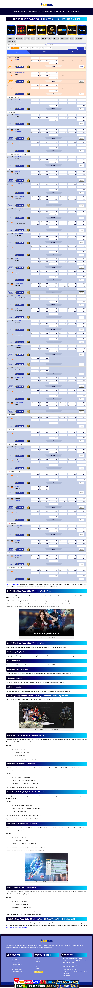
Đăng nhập (37, 961)
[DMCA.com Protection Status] (38, 971)
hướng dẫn (42, 11)
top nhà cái (35, 11)
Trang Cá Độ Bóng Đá (19, 11)
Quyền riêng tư (15, 966)
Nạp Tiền (37, 963)
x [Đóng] (17, 979)
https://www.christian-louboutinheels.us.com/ (17, 927)
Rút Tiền (37, 966)
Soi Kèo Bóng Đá (75, 11)
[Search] (86, 4)
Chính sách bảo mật (17, 964)
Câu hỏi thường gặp (17, 971)
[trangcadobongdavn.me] (46, 5)
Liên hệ (37, 968)
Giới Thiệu (14, 959)
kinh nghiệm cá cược (64, 11)
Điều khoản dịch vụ (16, 962)
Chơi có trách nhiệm (17, 969)
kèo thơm (28, 11)
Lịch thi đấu (48, 11)
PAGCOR (52, 656)
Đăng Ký (37, 959)
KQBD (54, 11)
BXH (57, 11)
